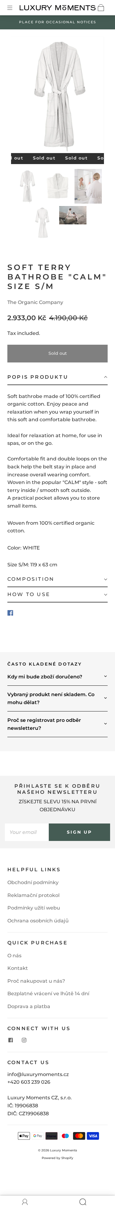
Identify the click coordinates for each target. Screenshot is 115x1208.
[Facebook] (10, 613)
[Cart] (101, 7)
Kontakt (17, 968)
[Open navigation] (14, 7)
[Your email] (27, 832)
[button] (20, 96)
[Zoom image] (58, 96)
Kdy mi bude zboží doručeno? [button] (44, 677)
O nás (14, 956)
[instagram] (24, 1040)
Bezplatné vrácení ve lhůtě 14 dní (48, 993)
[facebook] (10, 1040)
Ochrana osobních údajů (38, 921)
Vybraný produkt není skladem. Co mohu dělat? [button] (50, 698)
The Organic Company (35, 302)
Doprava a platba (28, 1006)
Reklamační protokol (33, 895)
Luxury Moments (63, 1150)
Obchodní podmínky (33, 882)
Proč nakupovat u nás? (36, 981)
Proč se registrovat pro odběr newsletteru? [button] (44, 724)
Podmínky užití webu (33, 908)
